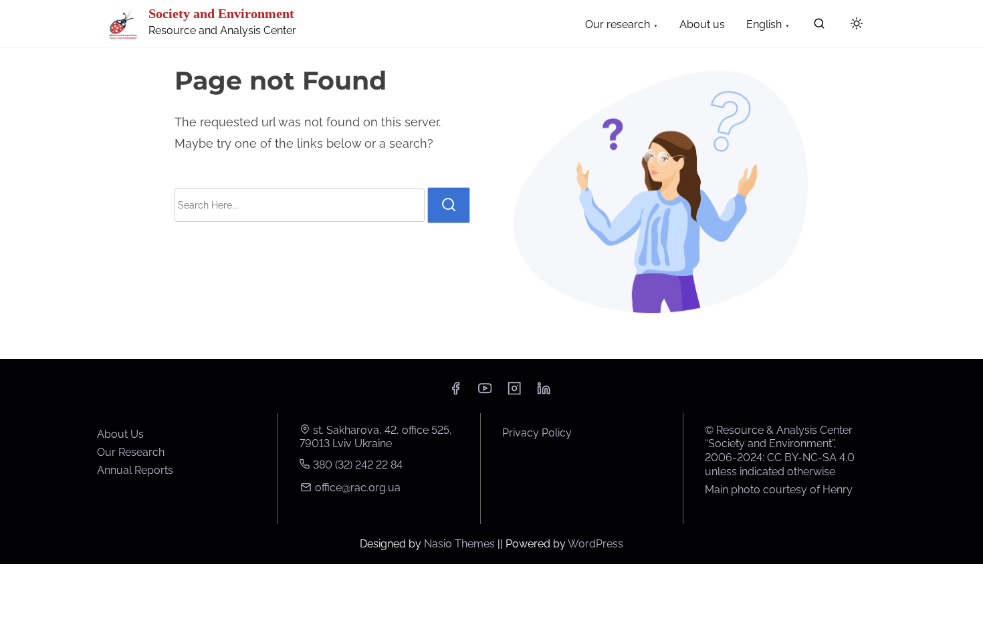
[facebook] (455, 392)
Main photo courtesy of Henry (779, 489)
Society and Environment (221, 13)
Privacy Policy (537, 432)
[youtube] (485, 392)
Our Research (131, 452)
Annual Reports (135, 470)
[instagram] (514, 392)
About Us (120, 434)
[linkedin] (543, 392)
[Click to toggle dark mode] (856, 24)
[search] (819, 26)
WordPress (595, 543)
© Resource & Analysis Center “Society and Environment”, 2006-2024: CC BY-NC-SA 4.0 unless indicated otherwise (780, 451)
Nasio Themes (461, 543)
